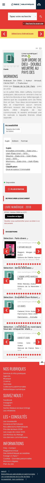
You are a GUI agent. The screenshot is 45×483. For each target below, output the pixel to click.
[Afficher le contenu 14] (35, 264)
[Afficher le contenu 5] (14, 264)
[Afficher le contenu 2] (7, 264)
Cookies (6, 459)
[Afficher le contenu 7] (19, 264)
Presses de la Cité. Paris (24, 86)
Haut (42, 362)
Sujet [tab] (7, 141)
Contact (12, 448)
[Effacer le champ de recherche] (35, 16)
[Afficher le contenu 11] (28, 264)
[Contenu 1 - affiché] (5, 264)
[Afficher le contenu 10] (26, 264)
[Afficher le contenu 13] (33, 264)
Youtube (7, 405)
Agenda (6, 376)
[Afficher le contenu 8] (21, 264)
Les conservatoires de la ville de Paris (15, 477)
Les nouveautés (10, 421)
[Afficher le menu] (3, 4)
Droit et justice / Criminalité (18, 169)
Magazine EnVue (10, 451)
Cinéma (6, 381)
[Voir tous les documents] (27, 238)
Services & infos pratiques (14, 373)
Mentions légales (10, 461)
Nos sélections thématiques (15, 427)
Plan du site (8, 464)
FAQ (5, 448)
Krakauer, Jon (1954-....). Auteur (18, 80)
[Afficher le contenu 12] (30, 264)
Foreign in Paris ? (10, 456)
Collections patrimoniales (14, 387)
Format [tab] (24, 141)
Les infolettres (9, 411)
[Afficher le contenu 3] (10, 264)
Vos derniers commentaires (15, 437)
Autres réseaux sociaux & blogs (16, 408)
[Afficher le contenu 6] (17, 264)
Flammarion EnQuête (27, 317)
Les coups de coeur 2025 (14, 432)
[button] (40, 4)
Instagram (7, 403)
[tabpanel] (22, 159)
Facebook (7, 400)
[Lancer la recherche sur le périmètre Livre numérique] (40, 16)
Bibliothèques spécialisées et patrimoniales (18, 474)
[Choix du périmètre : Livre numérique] (4, 16)
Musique (7, 379)
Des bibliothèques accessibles (16, 453)
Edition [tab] (15, 141)
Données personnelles (22, 459)
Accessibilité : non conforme (12, 479)
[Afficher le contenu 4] (12, 264)
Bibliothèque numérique (14, 389)
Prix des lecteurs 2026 (12, 429)
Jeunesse (7, 384)
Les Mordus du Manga (13, 435)
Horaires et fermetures (13, 424)
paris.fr (3, 471)
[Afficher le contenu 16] (40, 264)
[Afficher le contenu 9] (23, 264)
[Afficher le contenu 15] (37, 264)
